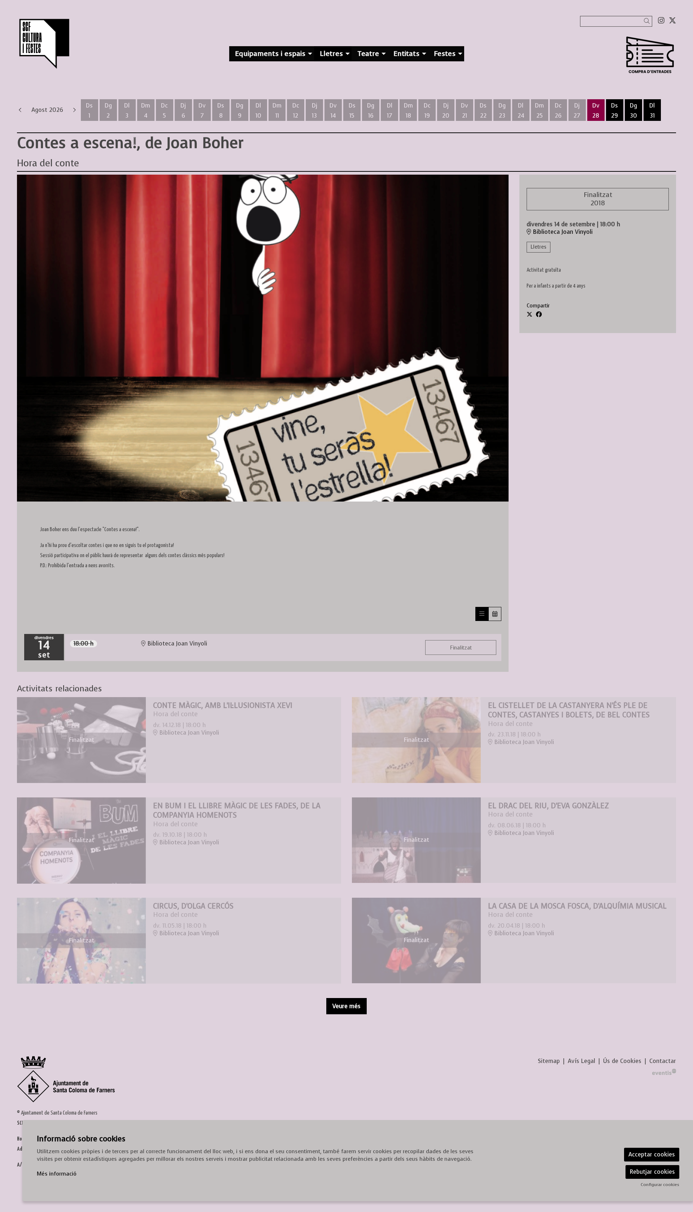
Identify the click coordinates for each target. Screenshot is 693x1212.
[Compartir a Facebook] (539, 315)
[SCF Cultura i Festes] (123, 47)
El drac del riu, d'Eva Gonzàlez (548, 805)
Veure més (346, 1006)
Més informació (57, 1173)
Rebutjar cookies (652, 1172)
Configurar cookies (660, 1184)
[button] (648, 21)
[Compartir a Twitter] (529, 315)
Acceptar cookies (651, 1154)
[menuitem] (661, 21)
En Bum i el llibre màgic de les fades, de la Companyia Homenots (237, 810)
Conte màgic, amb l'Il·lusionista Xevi (222, 705)
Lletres (538, 247)
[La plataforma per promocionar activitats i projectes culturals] (664, 1071)
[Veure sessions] (481, 614)
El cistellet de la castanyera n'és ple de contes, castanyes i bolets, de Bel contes (569, 710)
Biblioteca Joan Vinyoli (562, 232)
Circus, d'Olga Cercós (193, 906)
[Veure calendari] (494, 614)
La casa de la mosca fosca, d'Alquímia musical (577, 906)
